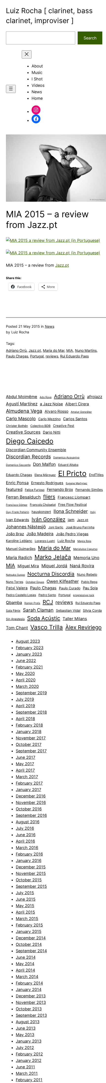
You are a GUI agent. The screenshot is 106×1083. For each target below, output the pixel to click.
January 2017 (28, 789)
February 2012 (29, 1053)
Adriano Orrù (16, 350)
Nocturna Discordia (50, 574)
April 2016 (25, 841)
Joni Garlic (55, 527)
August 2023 (28, 641)
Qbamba (14, 602)
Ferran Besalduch (23, 497)
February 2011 (29, 1079)
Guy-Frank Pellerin (17, 512)
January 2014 (28, 989)
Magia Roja (84, 541)
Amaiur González (81, 412)
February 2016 (29, 854)
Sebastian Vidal (68, 610)
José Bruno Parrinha (80, 527)
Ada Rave (46, 397)
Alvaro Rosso (56, 411)
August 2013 (27, 1021)
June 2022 (26, 660)
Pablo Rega (89, 582)
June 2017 (25, 757)
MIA (69, 350)
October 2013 (29, 1008)
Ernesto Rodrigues (47, 483)
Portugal (37, 356)
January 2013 (28, 1041)
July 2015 (25, 892)
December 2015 (31, 866)
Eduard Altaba (68, 465)
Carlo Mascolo (21, 418)
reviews (52, 356)
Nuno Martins (86, 350)
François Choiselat (43, 505)
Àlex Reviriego (83, 627)
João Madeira (39, 533)
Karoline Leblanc (19, 541)
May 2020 (25, 673)
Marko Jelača (53, 557)
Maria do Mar (53, 350)
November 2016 (31, 802)
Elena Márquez (45, 475)
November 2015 (31, 873)
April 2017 (25, 770)
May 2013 (25, 1034)
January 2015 (28, 931)
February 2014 (29, 983)
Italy (93, 512)
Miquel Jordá (54, 565)
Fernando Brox (60, 489)
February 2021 (29, 667)
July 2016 (25, 828)
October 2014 (29, 944)
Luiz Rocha (66, 541)
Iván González (48, 519)
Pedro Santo (47, 595)
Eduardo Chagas (19, 475)
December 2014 (31, 937)
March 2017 (27, 776)
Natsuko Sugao (15, 574)
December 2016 (31, 796)
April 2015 (25, 912)
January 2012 (28, 1060)
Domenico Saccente (18, 465)
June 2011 (25, 1066)
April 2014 (25, 970)
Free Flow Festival (72, 505)
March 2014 (27, 976)
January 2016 (28, 860)
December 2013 (31, 995)
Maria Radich (19, 557)
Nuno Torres (14, 582)
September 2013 (31, 1015)
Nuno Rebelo (87, 574)
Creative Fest (63, 426)
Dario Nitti (51, 432)
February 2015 (29, 925)
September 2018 (31, 712)
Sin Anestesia (15, 619)
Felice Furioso (34, 490)
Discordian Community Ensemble (36, 449)
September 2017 (31, 750)
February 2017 (29, 783)
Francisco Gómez (16, 505)
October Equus (35, 582)
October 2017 (28, 744)
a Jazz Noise (51, 404)
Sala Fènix (13, 610)
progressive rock (83, 595)
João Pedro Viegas (72, 534)
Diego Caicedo (29, 441)
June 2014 (25, 957)
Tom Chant (17, 627)
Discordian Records (28, 457)
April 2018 (25, 718)
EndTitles (96, 475)
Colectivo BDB (40, 426)
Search (90, 37)
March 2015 (27, 918)
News (49, 326)
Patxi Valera (17, 588)
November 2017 (31, 737)
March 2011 (27, 1073)
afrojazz (94, 396)
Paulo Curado (69, 588)
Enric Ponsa (17, 482)
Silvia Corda (92, 610)
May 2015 (25, 905)
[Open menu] (11, 89)
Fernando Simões (89, 490)
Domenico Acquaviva (66, 457)
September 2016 (31, 815)
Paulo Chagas (17, 356)
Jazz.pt (62, 265)
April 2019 (25, 705)
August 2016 (27, 821)
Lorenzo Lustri (45, 541)
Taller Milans (75, 618)
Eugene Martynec (76, 483)
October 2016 (29, 808)
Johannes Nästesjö (26, 526)
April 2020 (25, 679)
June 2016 (25, 834)
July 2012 (25, 1047)
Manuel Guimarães (20, 549)
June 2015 (25, 899)
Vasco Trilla (46, 627)
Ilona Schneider (70, 511)
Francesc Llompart (74, 497)
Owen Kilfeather (63, 581)
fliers (49, 497)
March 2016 (27, 847)
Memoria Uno (86, 557)
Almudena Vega (24, 411)
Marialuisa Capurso (85, 549)
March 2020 (27, 686)
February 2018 (29, 725)
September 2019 (31, 692)
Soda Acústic (43, 618)
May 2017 (25, 763)
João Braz (15, 534)
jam (71, 519)
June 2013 (25, 1028)
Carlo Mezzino (49, 419)
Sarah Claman (38, 610)
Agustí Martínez (21, 403)
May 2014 (25, 963)
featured (14, 489)
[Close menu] (27, 54)
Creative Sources (23, 432)
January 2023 (29, 654)
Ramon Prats (32, 603)
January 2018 (28, 731)
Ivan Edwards (17, 520)
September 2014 (31, 950)
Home (37, 98)
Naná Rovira (82, 565)
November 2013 (31, 1002)
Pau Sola (90, 588)
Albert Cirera (77, 404)
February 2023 (29, 647)
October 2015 (29, 879)
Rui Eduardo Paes (74, 356)
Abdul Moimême (21, 396)
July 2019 (25, 699)
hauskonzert (41, 512)
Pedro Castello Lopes (21, 595)
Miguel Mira (28, 566)
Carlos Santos (75, 419)
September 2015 (31, 886)
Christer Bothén (17, 426)
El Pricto (72, 473)
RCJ (48, 602)
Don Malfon (44, 464)
